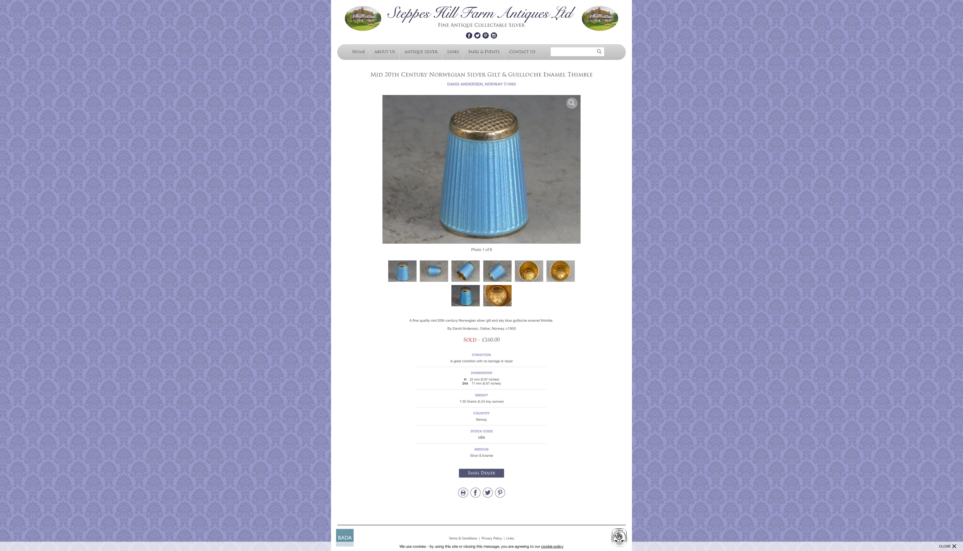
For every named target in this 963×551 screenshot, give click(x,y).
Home (358, 51)
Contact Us (522, 51)
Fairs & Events (484, 51)
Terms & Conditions (463, 538)
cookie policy (552, 546)
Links (453, 51)
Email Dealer (481, 473)
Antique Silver (421, 51)
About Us (384, 51)
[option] (481, 169)
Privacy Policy (492, 538)
